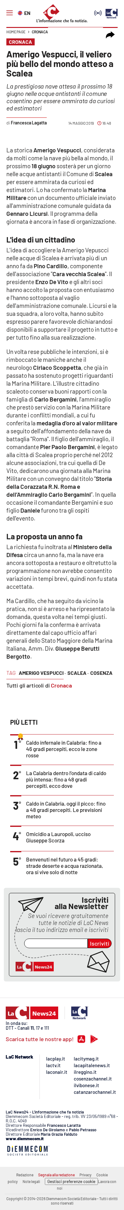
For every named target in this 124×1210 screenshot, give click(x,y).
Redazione (24, 1175)
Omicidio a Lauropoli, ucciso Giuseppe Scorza (58, 837)
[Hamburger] (9, 13)
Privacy (85, 1175)
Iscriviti (99, 943)
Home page (15, 32)
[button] (110, 35)
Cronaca (40, 32)
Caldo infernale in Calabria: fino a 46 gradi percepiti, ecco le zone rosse (63, 748)
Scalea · (78, 673)
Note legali (31, 1181)
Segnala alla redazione (56, 1175)
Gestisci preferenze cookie (71, 1181)
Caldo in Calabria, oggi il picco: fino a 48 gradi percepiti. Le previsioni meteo (66, 809)
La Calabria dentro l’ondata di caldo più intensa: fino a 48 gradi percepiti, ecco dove (66, 779)
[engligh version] (20, 12)
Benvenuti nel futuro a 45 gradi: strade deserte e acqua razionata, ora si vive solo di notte (64, 865)
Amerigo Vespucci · (42, 673)
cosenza (101, 673)
